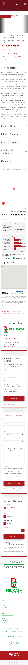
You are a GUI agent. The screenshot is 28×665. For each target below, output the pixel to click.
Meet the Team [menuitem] (5, 620)
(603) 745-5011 (22, 4)
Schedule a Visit (19, 415)
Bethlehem (7, 313)
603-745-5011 (10, 339)
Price (5, 513)
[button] (2, 24)
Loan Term (7, 504)
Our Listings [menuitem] (4, 607)
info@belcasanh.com (15, 636)
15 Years (15, 508)
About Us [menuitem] (4, 618)
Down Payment (8, 520)
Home (4, 311)
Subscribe (14, 398)
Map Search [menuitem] (4, 605)
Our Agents (12, 346)
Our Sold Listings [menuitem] (6, 609)
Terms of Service (13, 490)
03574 (13, 313)
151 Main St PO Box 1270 (15, 632)
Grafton (18, 311)
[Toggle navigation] (25, 4)
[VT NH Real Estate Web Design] (14, 655)
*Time (5, 439)
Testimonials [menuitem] (4, 622)
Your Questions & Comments (11, 446)
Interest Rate (7, 527)
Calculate (14, 536)
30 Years (8, 508)
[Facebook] (11, 643)
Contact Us (6, 346)
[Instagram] (17, 643)
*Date (5, 432)
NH (14, 311)
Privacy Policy (15, 391)
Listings (9, 311)
